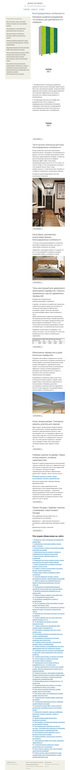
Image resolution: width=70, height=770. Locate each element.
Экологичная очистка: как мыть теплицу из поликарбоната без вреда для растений (46, 553)
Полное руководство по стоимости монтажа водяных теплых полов (47, 565)
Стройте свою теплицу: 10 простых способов (49, 657)
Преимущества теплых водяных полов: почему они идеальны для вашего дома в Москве (48, 561)
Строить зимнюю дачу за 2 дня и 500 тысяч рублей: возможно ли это (47, 619)
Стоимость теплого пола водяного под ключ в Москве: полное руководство (47, 569)
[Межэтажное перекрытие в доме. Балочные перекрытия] (48, 402)
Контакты (28, 762)
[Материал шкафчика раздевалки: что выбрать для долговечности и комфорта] (48, 40)
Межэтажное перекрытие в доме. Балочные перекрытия (47, 353)
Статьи (41, 9)
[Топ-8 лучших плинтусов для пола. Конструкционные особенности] (48, 202)
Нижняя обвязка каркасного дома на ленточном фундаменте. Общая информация (17, 42)
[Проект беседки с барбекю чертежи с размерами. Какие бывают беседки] (48, 524)
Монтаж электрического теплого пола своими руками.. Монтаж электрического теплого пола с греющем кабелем (47, 669)
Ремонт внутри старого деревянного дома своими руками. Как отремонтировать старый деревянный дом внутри (46, 755)
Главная (26, 9)
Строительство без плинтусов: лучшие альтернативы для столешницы (45, 746)
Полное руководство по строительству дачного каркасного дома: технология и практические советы (48, 609)
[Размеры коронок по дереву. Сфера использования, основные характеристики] (48, 477)
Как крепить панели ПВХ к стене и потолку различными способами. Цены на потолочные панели (47, 708)
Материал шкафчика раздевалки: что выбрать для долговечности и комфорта (47, 19)
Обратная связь (48, 762)
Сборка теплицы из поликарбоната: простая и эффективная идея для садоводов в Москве (48, 647)
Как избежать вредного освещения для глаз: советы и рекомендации (47, 635)
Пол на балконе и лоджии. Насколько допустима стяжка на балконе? (45, 660)
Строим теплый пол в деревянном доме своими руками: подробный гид (46, 627)
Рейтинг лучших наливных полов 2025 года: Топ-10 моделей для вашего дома (47, 596)
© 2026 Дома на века (11, 762)
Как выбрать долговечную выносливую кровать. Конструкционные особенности (46, 237)
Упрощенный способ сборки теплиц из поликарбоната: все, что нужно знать (45, 664)
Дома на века (35, 3)
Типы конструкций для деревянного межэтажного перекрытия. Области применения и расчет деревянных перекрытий (48, 292)
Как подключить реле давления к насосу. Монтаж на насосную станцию (46, 733)
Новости (34, 9)
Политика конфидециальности (32, 764)
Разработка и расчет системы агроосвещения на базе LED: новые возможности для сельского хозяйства (48, 652)
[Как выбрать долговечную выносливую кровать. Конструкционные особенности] (48, 268)
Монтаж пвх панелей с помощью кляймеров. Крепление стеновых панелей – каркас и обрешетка (47, 714)
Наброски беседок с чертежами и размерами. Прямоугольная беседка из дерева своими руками (48, 674)
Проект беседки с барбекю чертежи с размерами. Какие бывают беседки (48, 510)
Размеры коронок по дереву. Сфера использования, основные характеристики (48, 457)
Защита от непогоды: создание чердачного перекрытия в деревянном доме (47, 678)
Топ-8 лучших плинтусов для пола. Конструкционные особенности (48, 146)
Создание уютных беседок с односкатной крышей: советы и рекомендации (46, 643)
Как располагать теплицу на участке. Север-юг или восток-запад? (16, 35)
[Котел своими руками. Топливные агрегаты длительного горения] (48, 446)
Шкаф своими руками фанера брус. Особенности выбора (44, 719)
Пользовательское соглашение (36, 762)
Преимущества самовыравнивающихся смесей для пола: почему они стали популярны (47, 588)
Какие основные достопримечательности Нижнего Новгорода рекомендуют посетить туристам (46, 583)
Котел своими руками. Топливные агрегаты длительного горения (47, 422)
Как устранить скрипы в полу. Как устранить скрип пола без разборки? (47, 750)
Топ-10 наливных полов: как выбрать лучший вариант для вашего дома (47, 604)
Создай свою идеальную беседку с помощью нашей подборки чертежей (47, 703)
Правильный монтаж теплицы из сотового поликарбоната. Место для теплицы (46, 686)
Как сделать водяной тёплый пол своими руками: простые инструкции (46, 690)
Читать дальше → (37, 138)
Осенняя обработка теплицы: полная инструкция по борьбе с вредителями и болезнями (48, 578)
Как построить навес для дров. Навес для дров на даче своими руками (16, 23)
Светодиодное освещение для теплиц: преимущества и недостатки (45, 639)
